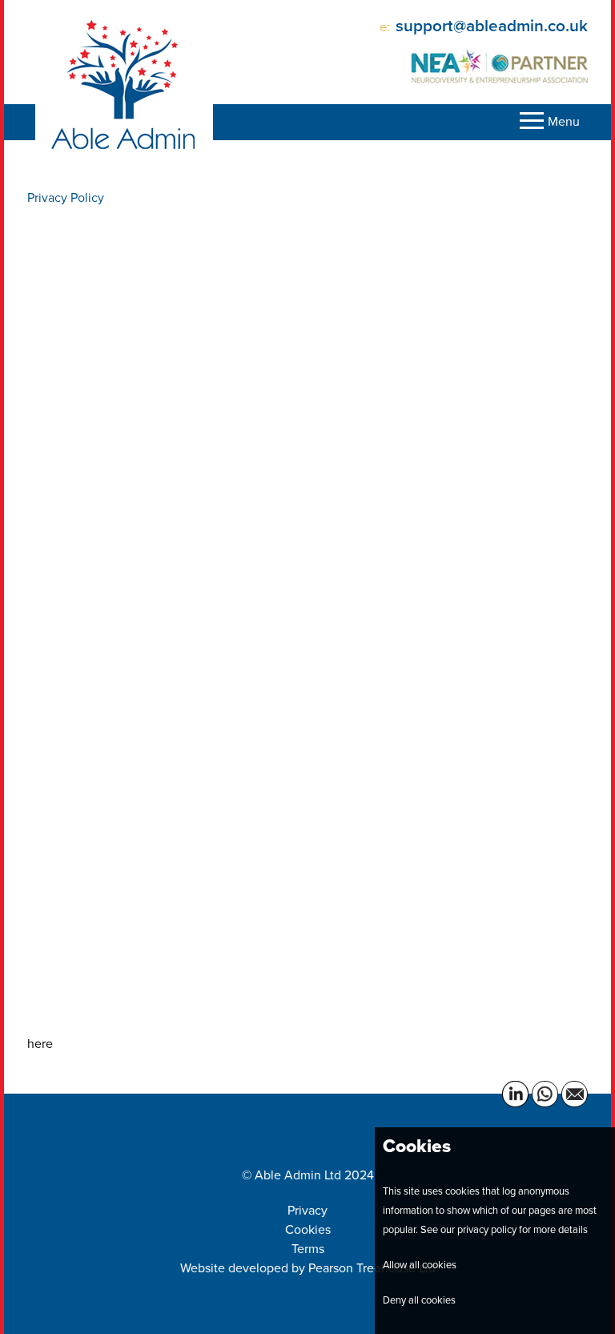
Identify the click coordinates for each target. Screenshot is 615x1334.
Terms (307, 1248)
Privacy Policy (69, 197)
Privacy (307, 1210)
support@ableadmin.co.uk (492, 26)
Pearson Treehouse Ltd (372, 1268)
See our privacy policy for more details (504, 1229)
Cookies (308, 1229)
